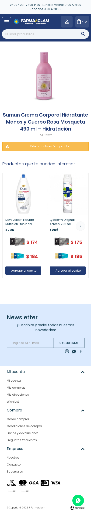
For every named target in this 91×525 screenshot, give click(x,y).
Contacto (14, 464)
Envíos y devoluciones (22, 433)
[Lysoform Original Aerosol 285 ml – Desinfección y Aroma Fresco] (67, 194)
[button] (80, 226)
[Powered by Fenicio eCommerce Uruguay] (77, 507)
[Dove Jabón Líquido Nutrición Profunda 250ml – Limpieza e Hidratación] (23, 194)
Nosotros (13, 457)
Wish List (13, 402)
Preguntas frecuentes (22, 440)
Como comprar (18, 419)
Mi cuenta (14, 381)
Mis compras (16, 388)
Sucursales (15, 471)
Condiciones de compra (24, 426)
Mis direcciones (18, 395)
